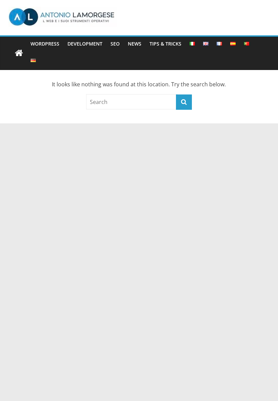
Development (84, 43)
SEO (115, 43)
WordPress (45, 43)
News (134, 43)
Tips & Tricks (165, 43)
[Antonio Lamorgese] (19, 53)
